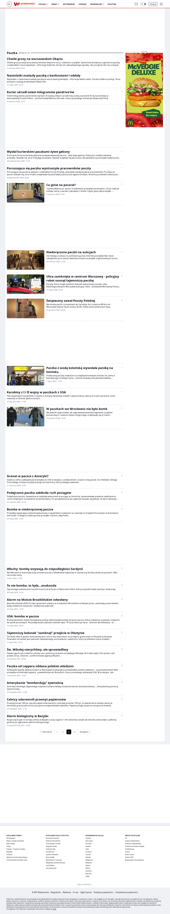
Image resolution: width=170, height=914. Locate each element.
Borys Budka (50, 857)
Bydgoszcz (89, 860)
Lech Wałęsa (50, 865)
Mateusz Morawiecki (53, 841)
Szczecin (88, 852)
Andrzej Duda (50, 849)
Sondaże (9, 854)
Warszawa (89, 841)
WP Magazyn (10, 838)
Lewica (127, 852)
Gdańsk (88, 857)
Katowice (88, 871)
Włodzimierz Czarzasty (54, 860)
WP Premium (69, 4)
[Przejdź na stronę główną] (9, 5)
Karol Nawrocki (51, 868)
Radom (87, 868)
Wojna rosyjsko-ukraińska (15, 841)
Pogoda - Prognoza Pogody (15, 849)
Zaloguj (153, 4)
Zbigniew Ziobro (51, 846)
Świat (54, 4)
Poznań (88, 854)
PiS (126, 838)
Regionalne (96, 4)
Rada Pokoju (10, 844)
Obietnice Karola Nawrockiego (16, 857)
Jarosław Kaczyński (52, 838)
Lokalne (88, 838)
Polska (42, 4)
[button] (143, 4)
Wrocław (88, 844)
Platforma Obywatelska (133, 844)
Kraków (88, 846)
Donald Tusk (50, 852)
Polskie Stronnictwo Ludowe (134, 846)
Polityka (112, 4)
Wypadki (9, 852)
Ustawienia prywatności (126, 892)
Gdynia (87, 865)
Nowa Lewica (129, 854)
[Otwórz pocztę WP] (136, 4)
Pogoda (82, 4)
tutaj (54, 909)
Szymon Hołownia (52, 854)
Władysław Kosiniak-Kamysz (55, 863)
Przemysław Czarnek (53, 844)
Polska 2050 (129, 857)
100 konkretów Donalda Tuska (16, 860)
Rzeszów (88, 874)
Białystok (88, 863)
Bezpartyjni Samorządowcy (134, 860)
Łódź (87, 849)
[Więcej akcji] (121, 58)
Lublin (87, 876)
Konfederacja (129, 849)
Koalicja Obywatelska (132, 841)
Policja (8, 846)
